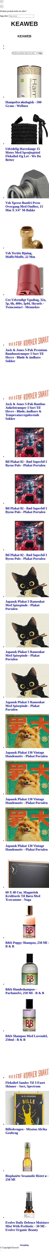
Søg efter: (4, 16)
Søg (40, 53)
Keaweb (15, 1247)
